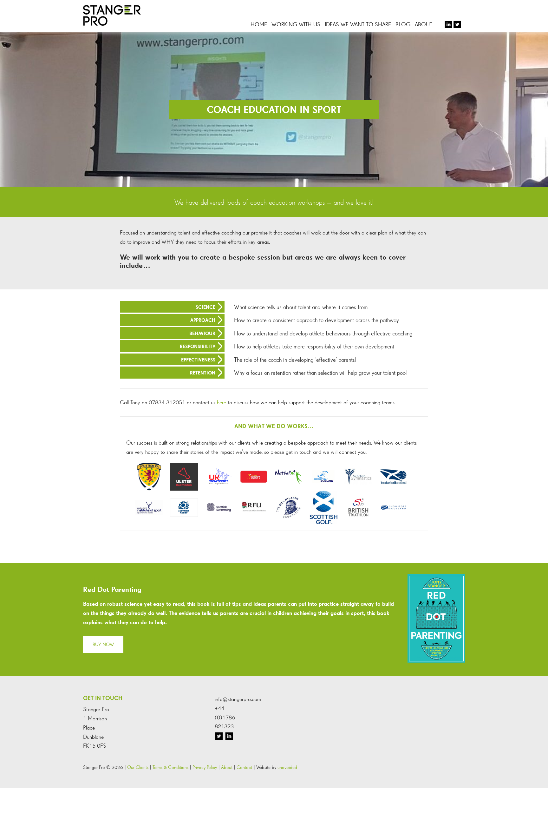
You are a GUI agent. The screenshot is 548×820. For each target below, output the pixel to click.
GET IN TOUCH (102, 698)
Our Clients (137, 767)
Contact (244, 767)
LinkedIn (450, 24)
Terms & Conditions (170, 767)
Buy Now (103, 644)
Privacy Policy (204, 767)
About (423, 24)
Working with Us (295, 24)
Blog (402, 24)
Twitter (458, 24)
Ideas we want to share (358, 24)
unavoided (287, 767)
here (221, 402)
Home (259, 24)
